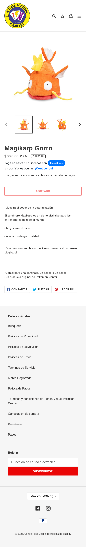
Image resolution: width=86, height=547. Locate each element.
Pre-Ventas (15, 424)
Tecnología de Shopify (59, 534)
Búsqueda (14, 326)
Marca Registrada (19, 378)
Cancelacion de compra (23, 413)
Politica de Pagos (19, 388)
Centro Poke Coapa (35, 534)
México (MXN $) (41, 496)
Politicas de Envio (19, 357)
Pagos (12, 434)
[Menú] (79, 16)
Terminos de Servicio (21, 367)
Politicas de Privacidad (23, 336)
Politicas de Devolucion (23, 346)
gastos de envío (20, 175)
